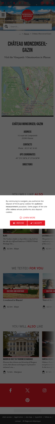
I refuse (20, 223)
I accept (38, 223)
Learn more (29, 217)
